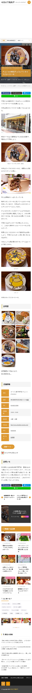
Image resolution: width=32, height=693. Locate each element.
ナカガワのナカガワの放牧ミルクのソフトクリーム (8, 591)
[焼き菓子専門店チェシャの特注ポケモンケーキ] (8, 360)
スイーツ (21, 79)
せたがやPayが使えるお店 (16, 677)
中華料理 (5, 613)
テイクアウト (6, 610)
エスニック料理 (17, 604)
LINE (17, 96)
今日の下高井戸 (13, 2)
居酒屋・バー (19, 613)
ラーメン (13, 556)
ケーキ (15, 79)
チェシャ (27, 79)
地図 (27, 400)
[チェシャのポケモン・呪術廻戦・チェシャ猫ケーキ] (8, 332)
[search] (29, 40)
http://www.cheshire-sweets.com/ (19, 425)
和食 (12, 613)
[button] (2, 623)
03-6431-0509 (14, 405)
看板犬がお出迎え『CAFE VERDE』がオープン (8, 547)
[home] (3, 684)
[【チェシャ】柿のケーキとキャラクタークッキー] (8, 317)
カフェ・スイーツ (11, 534)
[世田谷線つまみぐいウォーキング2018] (23, 346)
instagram (13, 430)
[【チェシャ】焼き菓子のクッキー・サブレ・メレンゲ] (23, 317)
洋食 (27, 613)
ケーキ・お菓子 (7, 79)
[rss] (8, 684)
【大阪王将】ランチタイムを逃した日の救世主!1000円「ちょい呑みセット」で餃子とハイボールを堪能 (15, 668)
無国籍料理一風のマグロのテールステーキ (9, 497)
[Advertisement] (16, 21)
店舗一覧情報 (4, 677)
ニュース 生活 (16, 610)
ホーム (4, 85)
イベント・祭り (7, 604)
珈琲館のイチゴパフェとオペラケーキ (23, 591)
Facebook (7, 93)
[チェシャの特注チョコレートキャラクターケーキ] (8, 346)
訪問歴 (13, 437)
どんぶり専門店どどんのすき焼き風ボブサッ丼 (22, 497)
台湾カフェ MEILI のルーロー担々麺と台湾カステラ (8, 569)
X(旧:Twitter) (17, 93)
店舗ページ (7, 447)
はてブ (27, 93)
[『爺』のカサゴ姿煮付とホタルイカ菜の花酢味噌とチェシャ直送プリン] (23, 332)
